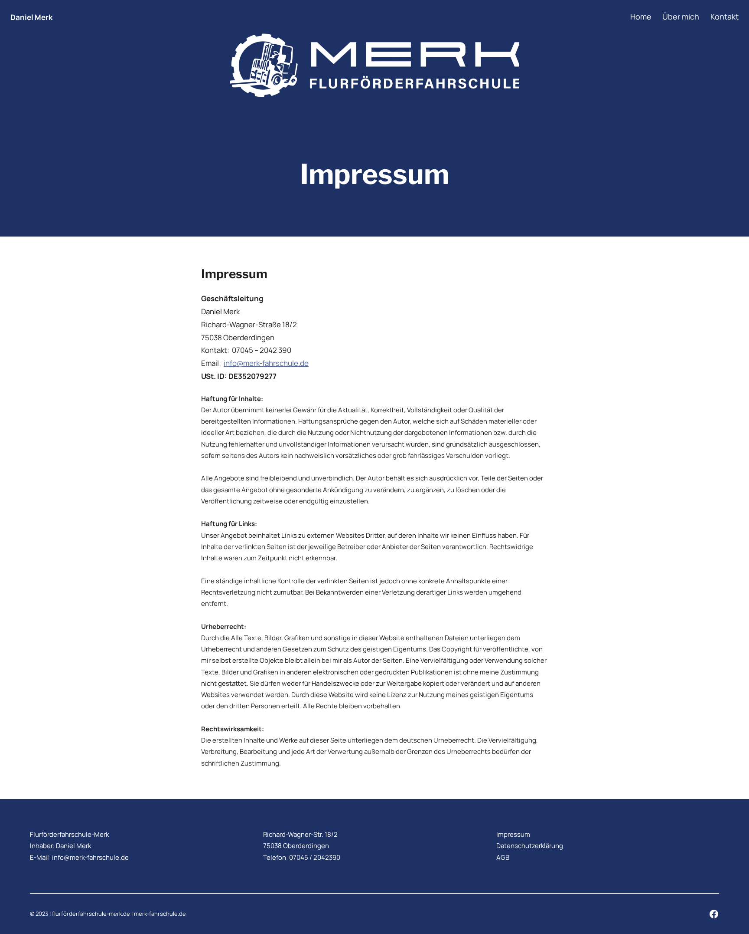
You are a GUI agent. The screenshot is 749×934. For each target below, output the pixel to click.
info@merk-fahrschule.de (266, 363)
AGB (502, 857)
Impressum (513, 834)
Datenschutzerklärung (529, 845)
